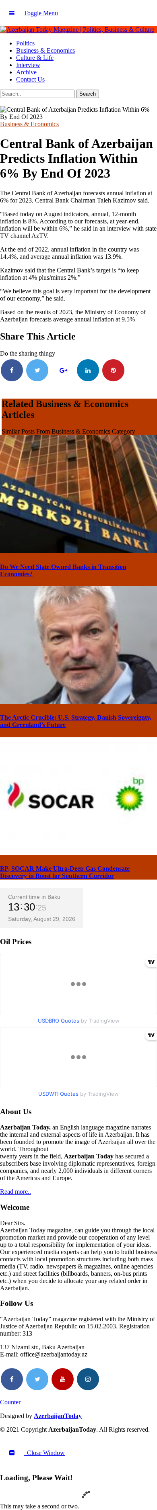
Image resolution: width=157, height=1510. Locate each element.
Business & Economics (45, 50)
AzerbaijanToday (58, 1415)
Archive (26, 72)
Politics (25, 43)
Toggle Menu (41, 13)
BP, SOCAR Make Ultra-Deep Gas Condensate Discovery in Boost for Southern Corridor (65, 872)
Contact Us (30, 79)
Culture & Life (35, 57)
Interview (28, 64)
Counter (10, 1402)
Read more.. (15, 1191)
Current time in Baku (34, 897)
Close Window (44, 1452)
